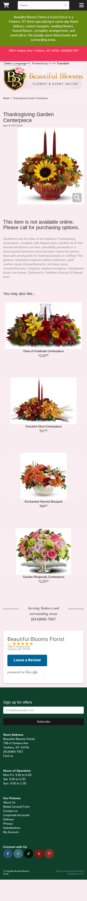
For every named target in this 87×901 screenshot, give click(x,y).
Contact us (10, 811)
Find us (8, 756)
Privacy (8, 823)
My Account (11, 832)
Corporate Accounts (16, 815)
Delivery (8, 819)
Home (6, 98)
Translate (63, 63)
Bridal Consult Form (16, 806)
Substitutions (11, 827)
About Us (9, 802)
